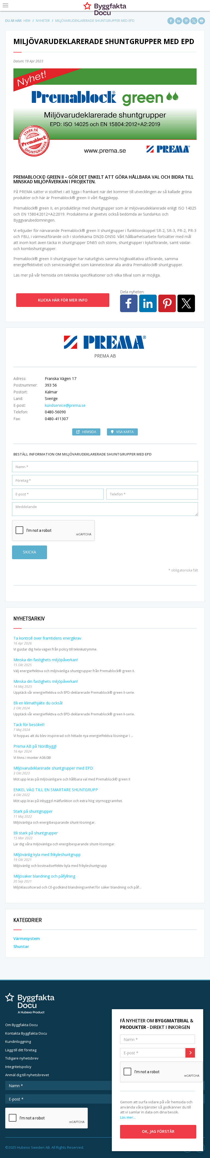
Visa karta (125, 431)
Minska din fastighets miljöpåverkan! (45, 659)
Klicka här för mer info (63, 300)
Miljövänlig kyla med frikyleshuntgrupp (47, 854)
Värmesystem (26, 938)
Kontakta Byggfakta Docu (26, 1033)
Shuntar (21, 946)
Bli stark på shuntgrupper (35, 832)
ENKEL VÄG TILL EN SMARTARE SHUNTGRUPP (55, 789)
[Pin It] (186, 20)
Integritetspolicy (18, 1066)
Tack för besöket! (28, 724)
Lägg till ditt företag (20, 1049)
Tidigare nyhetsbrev (22, 1058)
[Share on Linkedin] (178, 20)
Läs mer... (128, 1117)
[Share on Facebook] (170, 20)
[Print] (201, 20)
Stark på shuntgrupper (32, 811)
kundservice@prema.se (65, 405)
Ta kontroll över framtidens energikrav (47, 638)
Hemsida (89, 431)
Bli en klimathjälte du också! (38, 703)
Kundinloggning (18, 1041)
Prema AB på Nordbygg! (34, 746)
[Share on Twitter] (193, 20)
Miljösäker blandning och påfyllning (44, 876)
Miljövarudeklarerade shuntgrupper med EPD (53, 768)
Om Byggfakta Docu (21, 1024)
